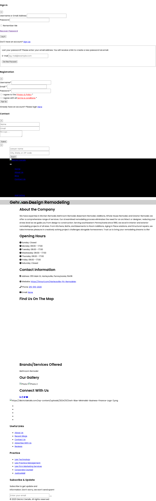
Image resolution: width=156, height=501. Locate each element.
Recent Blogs (21, 436)
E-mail (5, 55)
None (30, 292)
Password (4, 19)
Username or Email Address (13, 15)
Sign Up (26, 41)
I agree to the (18, 94)
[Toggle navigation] (11, 164)
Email (3, 86)
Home (17, 169)
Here (40, 106)
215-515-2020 (35, 287)
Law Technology (22, 459)
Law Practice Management (27, 463)
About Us (19, 172)
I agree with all (20, 98)
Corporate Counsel (24, 469)
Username (5, 82)
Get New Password (9, 62)
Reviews (18, 446)
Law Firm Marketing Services (28, 466)
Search (13, 157)
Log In (3, 36)
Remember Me (10, 25)
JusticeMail (20, 473)
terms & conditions (26, 98)
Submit (3, 142)
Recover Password (9, 31)
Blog (17, 175)
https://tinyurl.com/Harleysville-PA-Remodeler (53, 281)
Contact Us (20, 179)
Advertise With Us (23, 443)
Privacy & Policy (24, 94)
